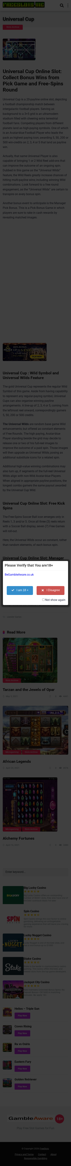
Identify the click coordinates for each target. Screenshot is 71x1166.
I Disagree (53, 590)
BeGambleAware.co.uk (19, 574)
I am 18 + (22, 590)
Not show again (55, 600)
